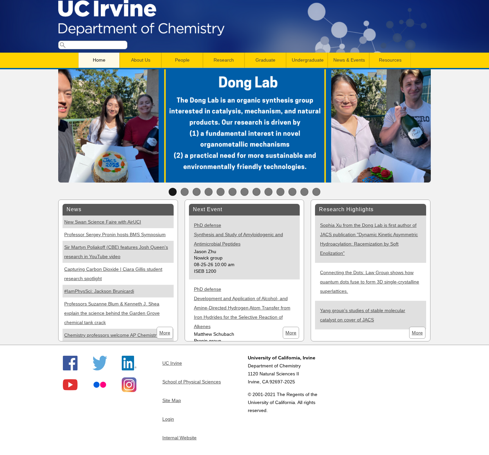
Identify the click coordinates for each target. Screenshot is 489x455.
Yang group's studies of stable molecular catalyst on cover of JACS (362, 315)
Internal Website (179, 437)
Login (168, 419)
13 (316, 192)
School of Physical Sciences (191, 381)
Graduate (265, 60)
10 (280, 192)
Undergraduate (308, 60)
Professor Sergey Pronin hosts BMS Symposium (115, 234)
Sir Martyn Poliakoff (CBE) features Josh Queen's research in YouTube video (116, 251)
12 (304, 192)
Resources (390, 60)
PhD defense (207, 225)
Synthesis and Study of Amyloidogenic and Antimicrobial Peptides (238, 239)
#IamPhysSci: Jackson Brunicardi (99, 291)
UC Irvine (172, 363)
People (182, 60)
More (164, 332)
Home (99, 60)
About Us (140, 60)
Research (224, 60)
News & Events (349, 60)
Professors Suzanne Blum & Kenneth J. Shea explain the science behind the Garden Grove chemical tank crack (112, 313)
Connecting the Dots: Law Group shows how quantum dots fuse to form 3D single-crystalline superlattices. (369, 282)
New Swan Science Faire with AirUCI (102, 222)
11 (292, 192)
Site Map (171, 400)
